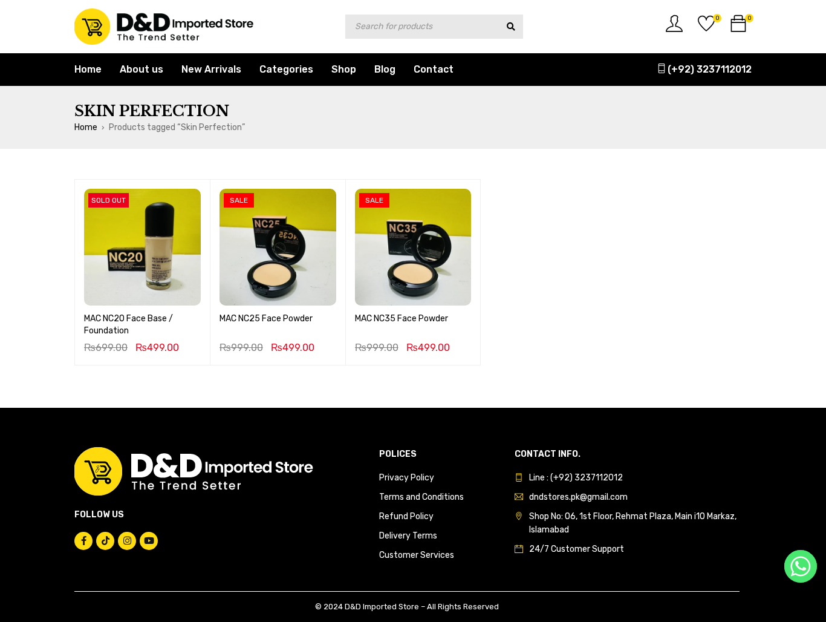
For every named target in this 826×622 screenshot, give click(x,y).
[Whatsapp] (800, 566)
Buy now (277, 287)
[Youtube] (149, 541)
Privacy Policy (406, 478)
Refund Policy (406, 516)
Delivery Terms (408, 536)
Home (85, 127)
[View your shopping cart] (738, 28)
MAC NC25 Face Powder (266, 318)
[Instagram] (127, 541)
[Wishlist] (706, 28)
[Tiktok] (105, 541)
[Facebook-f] (83, 541)
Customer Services (416, 555)
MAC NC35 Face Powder (401, 318)
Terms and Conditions (421, 497)
